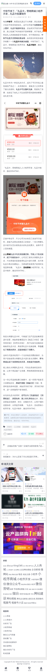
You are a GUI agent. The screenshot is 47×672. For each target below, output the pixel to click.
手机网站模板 (19, 589)
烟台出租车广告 (9, 649)
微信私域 (29, 511)
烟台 (15, 593)
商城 (10, 574)
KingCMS (18, 565)
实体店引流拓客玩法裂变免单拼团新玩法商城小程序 (12, 514)
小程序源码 (35, 579)
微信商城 (24, 584)
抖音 (26, 589)
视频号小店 (18, 602)
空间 (32, 594)
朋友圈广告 (7, 638)
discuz (10, 565)
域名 (20, 574)
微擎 (11, 589)
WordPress (30, 566)
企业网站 (17, 570)
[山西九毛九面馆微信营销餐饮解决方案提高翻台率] (35, 501)
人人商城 (18, 17)
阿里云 (33, 603)
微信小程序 (31, 584)
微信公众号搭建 (9, 635)
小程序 (13, 484)
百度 (21, 594)
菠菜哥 (9, 434)
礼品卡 (33, 427)
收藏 (32, 434)
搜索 (30, 589)
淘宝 (10, 594)
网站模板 (11, 598)
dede (4, 566)
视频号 (7, 602)
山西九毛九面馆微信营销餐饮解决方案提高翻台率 (34, 514)
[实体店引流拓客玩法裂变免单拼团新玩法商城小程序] (12, 501)
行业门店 (24, 17)
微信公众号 (14, 584)
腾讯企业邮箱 (22, 598)
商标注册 (15, 574)
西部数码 (39, 598)
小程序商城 (14, 511)
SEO (24, 566)
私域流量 (6, 653)
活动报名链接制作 (10, 642)
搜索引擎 (34, 589)
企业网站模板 (25, 569)
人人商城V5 (9, 570)
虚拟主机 (31, 598)
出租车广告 (7, 623)
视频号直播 (27, 603)
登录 (38, 3)
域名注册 (26, 574)
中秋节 (9, 427)
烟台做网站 (7, 646)
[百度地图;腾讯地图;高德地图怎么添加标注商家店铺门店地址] (35, 474)
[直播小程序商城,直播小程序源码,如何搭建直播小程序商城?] (12, 474)
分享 (24, 434)
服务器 (7, 594)
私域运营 (26, 594)
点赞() (40, 434)
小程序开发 (24, 579)
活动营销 (26, 427)
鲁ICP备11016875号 (23, 664)
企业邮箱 (36, 569)
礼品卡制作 (8, 430)
